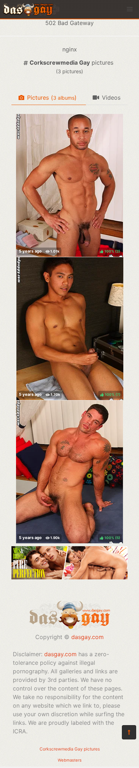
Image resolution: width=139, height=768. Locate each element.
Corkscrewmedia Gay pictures (70, 749)
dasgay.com (87, 636)
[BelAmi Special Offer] (69, 577)
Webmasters (70, 760)
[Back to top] (129, 732)
